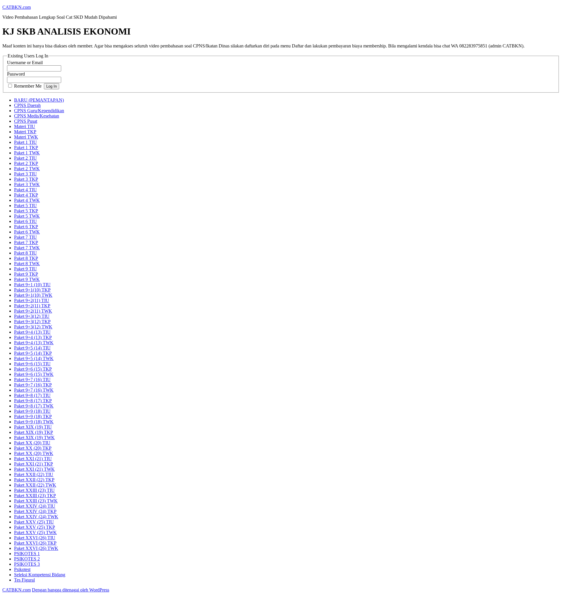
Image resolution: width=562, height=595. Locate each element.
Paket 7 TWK (27, 247)
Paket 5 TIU (25, 205)
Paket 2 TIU (25, 158)
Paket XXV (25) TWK (35, 532)
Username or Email (25, 62)
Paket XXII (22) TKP (34, 479)
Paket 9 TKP (26, 274)
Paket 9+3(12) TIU (31, 316)
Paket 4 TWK (27, 200)
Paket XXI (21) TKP (33, 463)
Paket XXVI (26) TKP (35, 543)
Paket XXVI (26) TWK (36, 548)
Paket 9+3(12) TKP (32, 321)
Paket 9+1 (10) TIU (32, 284)
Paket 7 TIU (25, 237)
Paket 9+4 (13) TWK (34, 342)
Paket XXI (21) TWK (34, 469)
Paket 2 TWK (27, 168)
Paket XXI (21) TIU (33, 458)
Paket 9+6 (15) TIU (32, 363)
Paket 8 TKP (26, 258)
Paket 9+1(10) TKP (32, 289)
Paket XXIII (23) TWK (36, 500)
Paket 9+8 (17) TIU (32, 395)
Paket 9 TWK (27, 279)
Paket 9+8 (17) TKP (33, 400)
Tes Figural (24, 579)
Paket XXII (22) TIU (33, 474)
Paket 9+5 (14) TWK (34, 358)
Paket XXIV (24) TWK (36, 516)
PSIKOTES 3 (27, 564)
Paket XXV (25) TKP (34, 527)
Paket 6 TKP (26, 226)
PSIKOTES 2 (27, 558)
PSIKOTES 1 (27, 553)
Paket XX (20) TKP (33, 448)
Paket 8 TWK (27, 263)
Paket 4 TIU (25, 189)
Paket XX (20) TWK (33, 453)
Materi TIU (24, 126)
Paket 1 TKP (26, 147)
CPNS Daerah (27, 105)
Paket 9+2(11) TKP (32, 305)
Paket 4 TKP (26, 194)
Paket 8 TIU (25, 252)
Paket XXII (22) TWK (35, 485)
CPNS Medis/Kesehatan (36, 115)
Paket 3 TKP (26, 179)
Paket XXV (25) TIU (34, 521)
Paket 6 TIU (25, 221)
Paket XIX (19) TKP (33, 432)
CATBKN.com (16, 7)
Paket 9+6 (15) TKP (33, 368)
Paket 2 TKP (26, 163)
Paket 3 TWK (27, 184)
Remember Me (28, 85)
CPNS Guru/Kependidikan (39, 110)
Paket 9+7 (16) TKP (33, 384)
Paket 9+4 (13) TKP (33, 337)
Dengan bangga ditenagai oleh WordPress (70, 589)
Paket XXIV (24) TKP (35, 511)
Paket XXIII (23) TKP (35, 495)
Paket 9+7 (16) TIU (32, 379)
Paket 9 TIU (25, 268)
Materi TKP (25, 131)
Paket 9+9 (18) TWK (34, 421)
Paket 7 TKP (26, 242)
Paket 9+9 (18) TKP (33, 416)
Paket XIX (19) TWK (34, 437)
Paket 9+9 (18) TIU (32, 411)
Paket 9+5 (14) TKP (33, 353)
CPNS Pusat (25, 121)
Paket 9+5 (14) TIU (32, 347)
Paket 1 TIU (25, 142)
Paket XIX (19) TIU (33, 426)
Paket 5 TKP (26, 210)
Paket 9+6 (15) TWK (34, 374)
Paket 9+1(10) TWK (33, 295)
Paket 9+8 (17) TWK (34, 405)
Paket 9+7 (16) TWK (34, 390)
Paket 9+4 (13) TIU (32, 332)
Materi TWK (26, 136)
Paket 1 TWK (27, 152)
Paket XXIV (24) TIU (34, 506)
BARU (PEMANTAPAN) (39, 100)
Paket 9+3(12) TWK (33, 326)
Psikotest (22, 569)
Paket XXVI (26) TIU (34, 537)
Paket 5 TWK (27, 216)
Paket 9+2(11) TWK (33, 310)
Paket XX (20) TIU (32, 442)
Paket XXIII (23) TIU (34, 490)
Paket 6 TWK (27, 231)
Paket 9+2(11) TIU (31, 300)
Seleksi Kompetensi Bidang (39, 574)
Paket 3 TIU (25, 173)
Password (16, 73)
